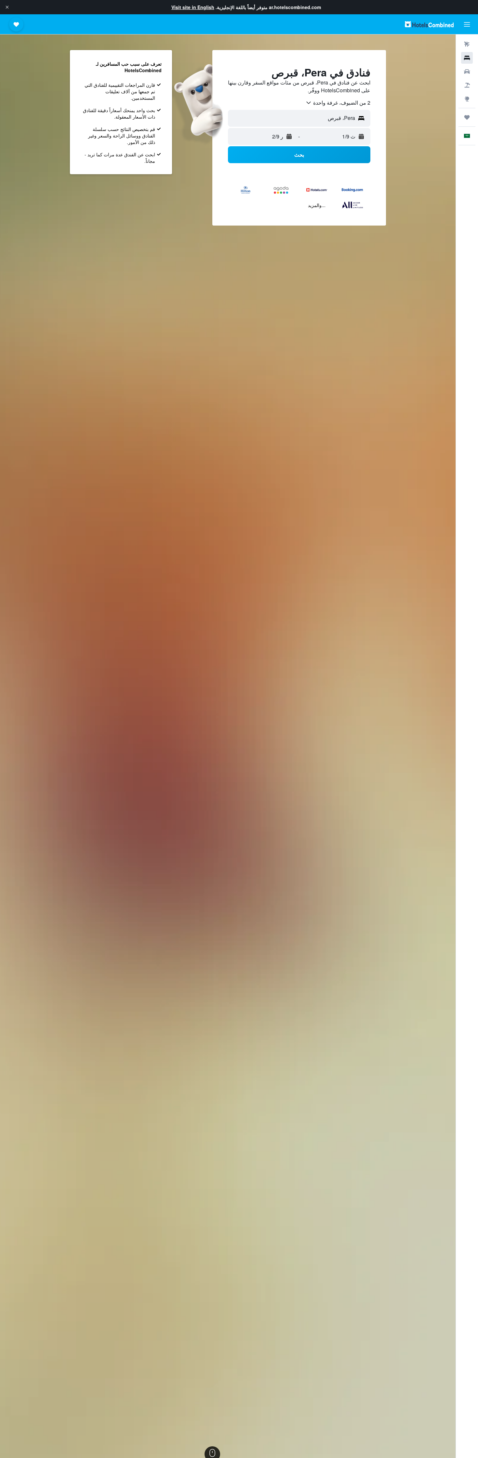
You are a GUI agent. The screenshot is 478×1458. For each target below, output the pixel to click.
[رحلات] (466, 117)
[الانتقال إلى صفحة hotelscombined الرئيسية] (429, 24)
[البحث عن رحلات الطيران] (466, 44)
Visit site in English (192, 7)
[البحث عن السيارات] (466, 71)
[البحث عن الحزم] (466, 85)
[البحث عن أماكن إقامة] (466, 57)
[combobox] (337, 102)
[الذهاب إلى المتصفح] (466, 98)
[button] (7, 7)
